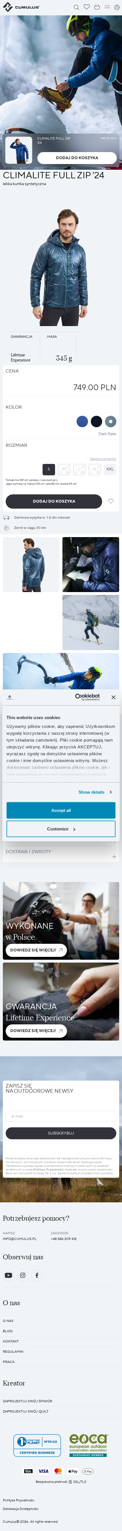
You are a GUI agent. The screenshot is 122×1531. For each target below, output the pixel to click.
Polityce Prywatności (49, 1169)
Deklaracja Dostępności (21, 1509)
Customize (57, 828)
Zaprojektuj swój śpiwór (27, 1401)
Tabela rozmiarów (103, 459)
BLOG (7, 1331)
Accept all (61, 810)
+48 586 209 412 (64, 1239)
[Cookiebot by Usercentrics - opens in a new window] (76, 697)
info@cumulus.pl (20, 1239)
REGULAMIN (13, 1352)
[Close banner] (113, 697)
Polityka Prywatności (18, 1500)
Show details (91, 792)
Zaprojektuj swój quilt (26, 1411)
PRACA (8, 1362)
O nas (8, 1321)
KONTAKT (11, 1341)
